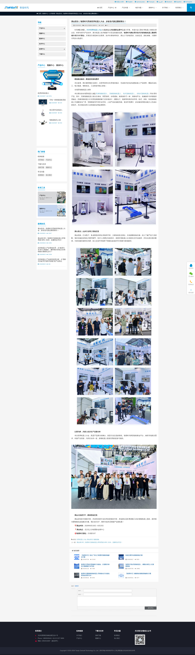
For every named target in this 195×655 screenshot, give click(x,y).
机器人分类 (120, 2)
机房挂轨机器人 (43, 93)
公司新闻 (52, 13)
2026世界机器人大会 (94, 30)
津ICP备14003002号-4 (106, 650)
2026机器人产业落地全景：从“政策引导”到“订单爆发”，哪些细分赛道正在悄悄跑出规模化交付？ (51, 249)
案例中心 (60, 65)
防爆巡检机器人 (115, 93)
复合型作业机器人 (55, 110)
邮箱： (80, 594)
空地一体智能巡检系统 (57, 100)
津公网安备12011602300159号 (125, 650)
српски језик (141, 2)
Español (178, 2)
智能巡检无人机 (55, 120)
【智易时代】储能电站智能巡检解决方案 (138, 573)
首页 (39, 13)
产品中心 (41, 65)
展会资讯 (90, 539)
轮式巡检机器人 (129, 93)
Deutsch (169, 2)
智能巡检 (96, 539)
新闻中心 (45, 13)
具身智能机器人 (101, 93)
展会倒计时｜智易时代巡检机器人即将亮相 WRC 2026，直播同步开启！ (99, 542)
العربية (160, 2)
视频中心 (50, 65)
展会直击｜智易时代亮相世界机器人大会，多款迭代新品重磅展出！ (51, 229)
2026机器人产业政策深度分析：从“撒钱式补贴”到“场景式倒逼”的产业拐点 (52, 260)
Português (188, 2)
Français (151, 2)
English (130, 2)
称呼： (80, 590)
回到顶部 (191, 292)
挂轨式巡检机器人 (143, 93)
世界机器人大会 (82, 539)
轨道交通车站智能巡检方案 (134, 555)
